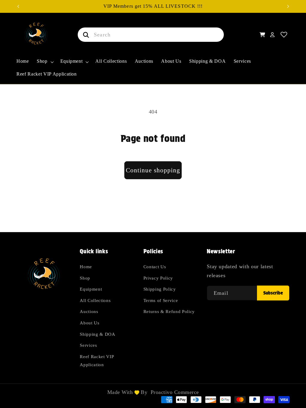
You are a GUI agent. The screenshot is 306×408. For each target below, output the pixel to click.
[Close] (232, 34)
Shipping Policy (159, 289)
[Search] (85, 34)
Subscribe (273, 293)
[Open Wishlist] (284, 34)
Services (88, 345)
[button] (44, 64)
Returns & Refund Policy (169, 311)
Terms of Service (160, 300)
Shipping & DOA (97, 334)
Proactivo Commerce (175, 392)
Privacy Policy (158, 277)
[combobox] (151, 34)
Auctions (89, 311)
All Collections (95, 300)
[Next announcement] (288, 6)
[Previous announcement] (18, 6)
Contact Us (154, 266)
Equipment (91, 289)
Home (86, 266)
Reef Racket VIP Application (97, 360)
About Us (89, 322)
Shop (85, 277)
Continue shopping (153, 170)
